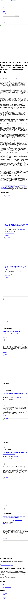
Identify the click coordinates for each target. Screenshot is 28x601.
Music (4, 22)
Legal (4, 585)
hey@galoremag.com (7, 587)
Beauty (4, 7)
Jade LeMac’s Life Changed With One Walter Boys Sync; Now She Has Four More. (15, 268)
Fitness (4, 598)
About (4, 584)
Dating (4, 9)
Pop (3, 12)
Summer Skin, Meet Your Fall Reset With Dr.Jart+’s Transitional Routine (14, 516)
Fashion (4, 8)
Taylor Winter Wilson (20, 229)
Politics (4, 13)
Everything (5, 593)
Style (4, 594)
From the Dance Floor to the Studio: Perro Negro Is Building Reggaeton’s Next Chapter (16, 225)
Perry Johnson (16, 456)
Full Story (7, 235)
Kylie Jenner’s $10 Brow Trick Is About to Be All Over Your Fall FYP (15, 453)
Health (4, 11)
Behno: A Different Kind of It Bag (12, 331)
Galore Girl (14, 78)
